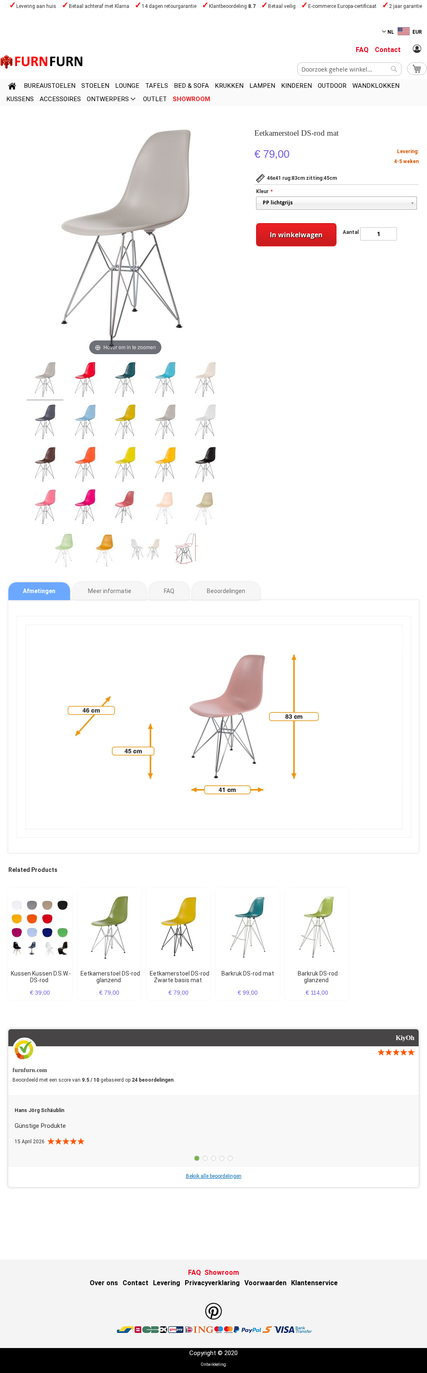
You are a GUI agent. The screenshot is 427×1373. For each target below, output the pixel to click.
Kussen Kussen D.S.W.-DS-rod (41, 976)
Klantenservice (314, 1283)
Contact (388, 50)
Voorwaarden (265, 1283)
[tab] (39, 591)
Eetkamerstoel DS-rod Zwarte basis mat (179, 976)
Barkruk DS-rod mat (247, 973)
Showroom (221, 1272)
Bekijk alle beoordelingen (213, 1176)
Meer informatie (109, 591)
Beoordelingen (226, 591)
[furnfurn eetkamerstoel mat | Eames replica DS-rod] (85, 380)
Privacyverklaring (212, 1283)
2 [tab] (205, 1158)
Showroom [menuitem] (191, 99)
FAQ (362, 50)
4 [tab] (221, 1158)
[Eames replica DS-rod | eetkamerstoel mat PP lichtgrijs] (45, 380)
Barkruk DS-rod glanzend (318, 976)
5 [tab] (230, 1158)
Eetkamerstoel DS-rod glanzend (110, 976)
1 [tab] (196, 1158)
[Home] (12, 87)
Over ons (104, 1283)
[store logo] (41, 62)
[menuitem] (49, 85)
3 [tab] (213, 1158)
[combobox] (349, 69)
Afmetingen (39, 591)
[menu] (213, 92)
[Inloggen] (417, 49)
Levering (166, 1283)
